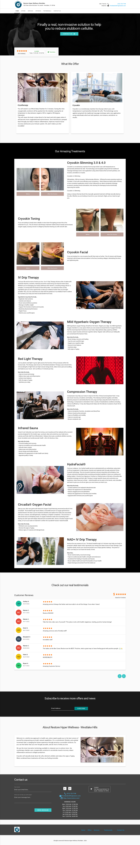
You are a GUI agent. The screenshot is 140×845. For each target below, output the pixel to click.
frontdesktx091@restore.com (118, 5)
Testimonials (47, 11)
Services (30, 11)
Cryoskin (38, 11)
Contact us (69, 34)
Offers (23, 11)
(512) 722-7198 (122, 3)
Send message (43, 810)
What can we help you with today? (23, 794)
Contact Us (57, 11)
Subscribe (81, 708)
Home (17, 11)
